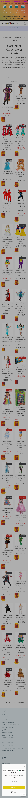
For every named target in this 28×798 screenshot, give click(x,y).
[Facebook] (12, 792)
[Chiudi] (24, 766)
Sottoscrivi (14, 787)
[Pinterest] (15, 792)
